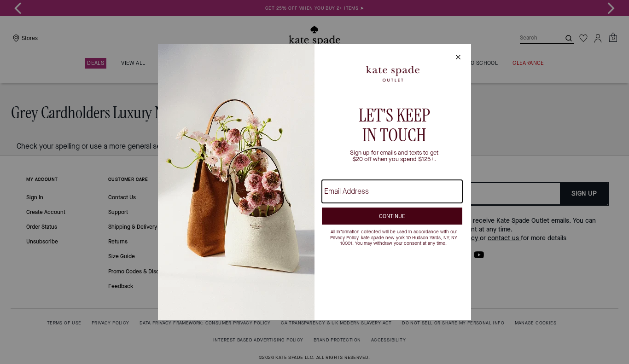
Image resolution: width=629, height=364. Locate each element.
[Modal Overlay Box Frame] (314, 182)
